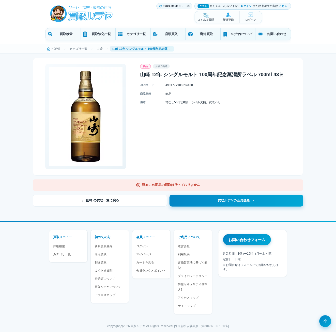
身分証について (105, 278)
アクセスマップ (105, 295)
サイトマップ (187, 306)
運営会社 (184, 246)
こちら (283, 5)
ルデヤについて (241, 34)
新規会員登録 (103, 246)
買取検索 (66, 34)
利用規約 (184, 254)
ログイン (246, 5)
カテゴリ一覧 (136, 34)
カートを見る (145, 262)
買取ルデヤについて (108, 287)
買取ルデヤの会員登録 (234, 200)
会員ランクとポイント (151, 270)
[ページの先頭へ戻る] (325, 321)
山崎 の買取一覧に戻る (102, 200)
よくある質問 (206, 19)
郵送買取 (206, 34)
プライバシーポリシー (192, 276)
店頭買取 (171, 34)
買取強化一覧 (101, 34)
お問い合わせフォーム (247, 240)
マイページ (143, 254)
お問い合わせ (276, 34)
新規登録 (228, 19)
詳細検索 (59, 246)
